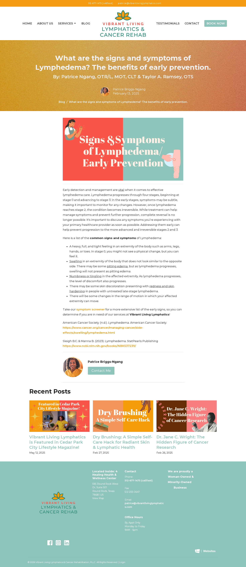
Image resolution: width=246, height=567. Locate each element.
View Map (98, 498)
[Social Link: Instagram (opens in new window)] (58, 542)
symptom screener (90, 309)
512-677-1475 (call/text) (100, 3)
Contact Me (101, 371)
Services (65, 23)
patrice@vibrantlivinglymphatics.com (139, 3)
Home (27, 23)
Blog (85, 23)
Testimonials (168, 23)
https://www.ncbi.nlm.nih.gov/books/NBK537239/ (100, 346)
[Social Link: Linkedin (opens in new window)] (66, 542)
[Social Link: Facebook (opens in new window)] (49, 542)
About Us (45, 23)
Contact (192, 23)
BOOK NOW (216, 23)
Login (122, 562)
